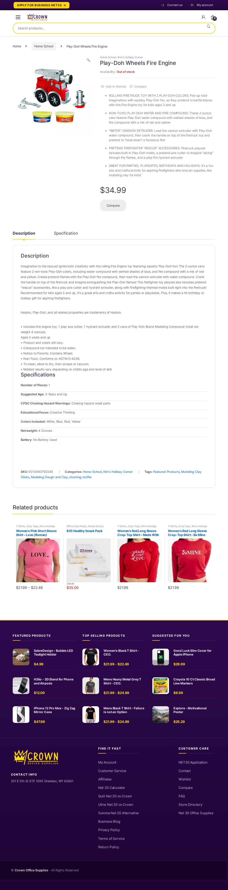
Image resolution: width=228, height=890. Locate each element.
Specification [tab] (66, 233)
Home (17, 46)
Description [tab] (24, 233)
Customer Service (112, 771)
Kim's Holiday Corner (130, 57)
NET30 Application (193, 762)
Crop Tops (32, 526)
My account (205, 5)
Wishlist (185, 779)
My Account (107, 762)
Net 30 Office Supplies (196, 813)
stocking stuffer (80, 477)
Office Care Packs (77, 526)
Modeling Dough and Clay (49, 477)
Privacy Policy (109, 830)
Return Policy (108, 847)
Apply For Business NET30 (39, 5)
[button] (88, 60)
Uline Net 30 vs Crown (115, 805)
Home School (43, 46)
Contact (185, 771)
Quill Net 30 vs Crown (115, 796)
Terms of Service (111, 839)
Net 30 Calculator (111, 788)
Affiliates (105, 779)
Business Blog (109, 822)
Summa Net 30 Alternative (118, 813)
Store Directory (190, 805)
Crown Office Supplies (31, 870)
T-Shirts (20, 526)
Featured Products (166, 472)
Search (208, 28)
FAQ (182, 796)
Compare (140, 86)
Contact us (175, 5)
